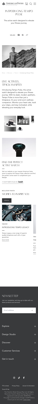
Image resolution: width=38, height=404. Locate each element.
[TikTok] (19, 377)
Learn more (27, 399)
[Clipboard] (27, 35)
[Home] (13, 4)
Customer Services (11, 351)
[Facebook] (18, 35)
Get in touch (8, 359)
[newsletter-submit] (31, 310)
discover (9, 72)
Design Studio (9, 334)
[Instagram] (14, 377)
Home (3, 72)
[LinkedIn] (23, 35)
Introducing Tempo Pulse (27, 72)
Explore (5, 326)
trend (16, 72)
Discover (6, 343)
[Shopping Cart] (26, 4)
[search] (30, 4)
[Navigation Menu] (35, 3)
